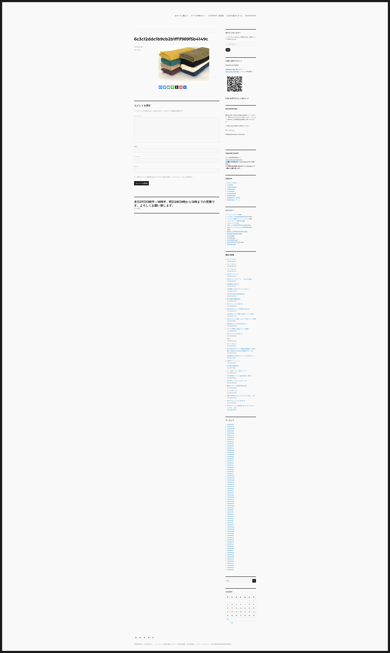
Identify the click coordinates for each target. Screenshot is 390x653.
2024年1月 (230, 448)
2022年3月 (230, 495)
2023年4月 (230, 467)
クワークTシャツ (232, 391)
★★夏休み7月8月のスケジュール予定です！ (240, 356)
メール (137, 156)
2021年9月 (230, 508)
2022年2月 (230, 497)
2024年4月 (230, 442)
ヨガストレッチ (231, 223)
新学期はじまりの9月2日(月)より (237, 324)
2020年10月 (230, 531)
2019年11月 (230, 555)
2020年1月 (230, 550)
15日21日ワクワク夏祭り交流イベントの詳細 (240, 314)
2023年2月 (230, 471)
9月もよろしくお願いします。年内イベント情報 (241, 319)
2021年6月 (230, 514)
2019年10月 (230, 557)
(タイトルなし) (231, 259)
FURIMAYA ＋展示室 (216, 16)
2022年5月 (230, 491)
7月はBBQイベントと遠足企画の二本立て (239, 376)
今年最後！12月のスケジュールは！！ (238, 289)
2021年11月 (230, 503)
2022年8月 (230, 484)
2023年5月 (230, 465)
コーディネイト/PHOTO (234, 221)
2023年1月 (230, 474)
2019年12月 (230, 553)
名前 (136, 146)
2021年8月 (230, 510)
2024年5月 (230, 439)
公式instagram (231, 187)
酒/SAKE (229, 244)
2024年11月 (230, 427)
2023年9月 (230, 456)
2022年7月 (230, 486)
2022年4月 (230, 493)
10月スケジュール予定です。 (235, 304)
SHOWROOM (250, 16)
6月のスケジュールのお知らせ (236, 401)
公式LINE (230, 185)
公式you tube (231, 189)
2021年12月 (230, 501)
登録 (228, 50)
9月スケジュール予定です (235, 334)
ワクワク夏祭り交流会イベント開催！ (238, 329)
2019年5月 (230, 567)
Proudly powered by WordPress (221, 644)
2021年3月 (230, 520)
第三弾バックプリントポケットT (236, 381)
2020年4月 (230, 544)
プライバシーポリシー (202, 644)
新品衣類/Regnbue (233, 234)
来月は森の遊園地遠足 (233, 299)
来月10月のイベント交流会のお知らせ (238, 309)
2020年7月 (230, 538)
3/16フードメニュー (233, 274)
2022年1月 (230, 499)
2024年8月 (230, 433)
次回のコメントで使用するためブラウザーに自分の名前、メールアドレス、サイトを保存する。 (165, 177)
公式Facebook (231, 193)
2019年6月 (230, 565)
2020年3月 (230, 546)
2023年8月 (230, 459)
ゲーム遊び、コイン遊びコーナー (237, 371)
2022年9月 (230, 482)
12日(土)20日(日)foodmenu (236, 294)
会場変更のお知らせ (233, 284)
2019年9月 (230, 559)
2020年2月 (230, 548)
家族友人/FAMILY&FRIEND (235, 232)
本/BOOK (230, 238)
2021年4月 (230, 518)
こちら (233, 130)
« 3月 (231, 623)
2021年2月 (230, 523)
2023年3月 (230, 469)
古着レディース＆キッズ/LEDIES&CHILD (239, 227)
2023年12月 (230, 450)
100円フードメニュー (233, 361)
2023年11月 (230, 452)
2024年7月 (230, 435)
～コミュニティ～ (232, 214)
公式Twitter (231, 191)
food (228, 339)
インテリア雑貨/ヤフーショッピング (238, 219)
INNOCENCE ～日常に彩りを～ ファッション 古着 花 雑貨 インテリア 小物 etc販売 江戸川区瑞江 (164, 644)
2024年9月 (230, 431)
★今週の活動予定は (233, 366)
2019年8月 (230, 561)
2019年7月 (230, 563)
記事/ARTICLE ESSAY (233, 242)
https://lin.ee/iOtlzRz (232, 71)
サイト (136, 166)
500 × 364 (137, 50)
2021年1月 (230, 525)
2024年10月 (230, 429)
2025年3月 (230, 424)
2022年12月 (230, 476)
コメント (137, 116)
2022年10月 (230, 480)
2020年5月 (230, 542)
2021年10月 (230, 506)
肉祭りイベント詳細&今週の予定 (237, 386)
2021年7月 (230, 512)
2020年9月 (230, 533)
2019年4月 (230, 570)
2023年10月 (230, 454)
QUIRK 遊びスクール (234, 16)
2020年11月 (230, 529)
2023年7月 (230, 461)
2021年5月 (230, 516)
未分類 (229, 236)
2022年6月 (230, 488)
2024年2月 (230, 446)
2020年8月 (230, 535)
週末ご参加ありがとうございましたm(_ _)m (241, 396)
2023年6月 (230, 463)
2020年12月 (230, 527)
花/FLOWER (231, 240)
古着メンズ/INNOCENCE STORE (237, 225)
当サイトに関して (181, 16)
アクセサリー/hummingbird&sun (237, 217)
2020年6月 (230, 540)
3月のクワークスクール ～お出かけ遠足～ (240, 279)
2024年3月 (230, 444)
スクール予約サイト (198, 16)
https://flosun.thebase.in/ (233, 160)
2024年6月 (230, 437)
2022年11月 (230, 478)
